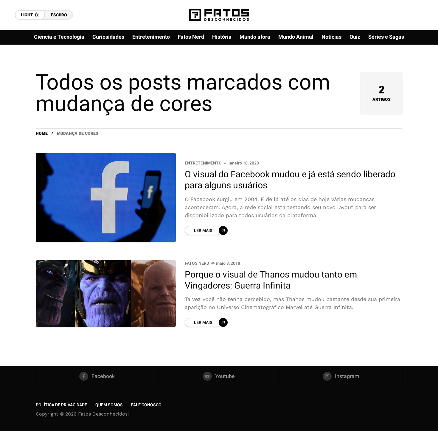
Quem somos (109, 405)
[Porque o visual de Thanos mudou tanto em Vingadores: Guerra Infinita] (106, 293)
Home (42, 133)
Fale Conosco (146, 405)
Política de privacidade (61, 405)
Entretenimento (203, 163)
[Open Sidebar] (420, 68)
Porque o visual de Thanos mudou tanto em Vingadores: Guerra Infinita (271, 280)
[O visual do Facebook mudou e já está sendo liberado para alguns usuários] (106, 197)
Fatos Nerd (197, 263)
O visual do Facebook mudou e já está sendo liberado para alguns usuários (290, 180)
